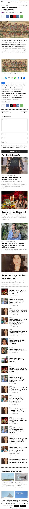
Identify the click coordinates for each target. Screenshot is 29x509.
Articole (10, 329)
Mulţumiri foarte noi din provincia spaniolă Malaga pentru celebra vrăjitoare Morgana (13, 245)
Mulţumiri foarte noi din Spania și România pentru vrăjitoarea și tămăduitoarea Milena (13, 277)
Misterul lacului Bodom (22, 112)
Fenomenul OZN (4, 5)
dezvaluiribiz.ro (20, 82)
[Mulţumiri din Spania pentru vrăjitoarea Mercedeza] (14, 165)
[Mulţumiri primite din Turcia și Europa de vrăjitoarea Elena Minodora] (4, 359)
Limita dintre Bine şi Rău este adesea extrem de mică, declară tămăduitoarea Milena (18, 332)
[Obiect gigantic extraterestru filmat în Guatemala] (21, 477)
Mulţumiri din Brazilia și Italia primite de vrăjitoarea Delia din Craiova (17, 342)
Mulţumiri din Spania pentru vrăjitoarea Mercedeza (11, 178)
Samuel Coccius (22, 85)
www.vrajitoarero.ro (6, 101)
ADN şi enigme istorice (6, 112)
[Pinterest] (14, 16)
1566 (6, 82)
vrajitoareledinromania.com (17, 89)
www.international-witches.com (8, 93)
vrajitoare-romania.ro (6, 89)
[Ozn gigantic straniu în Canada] (7, 477)
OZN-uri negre (5, 85)
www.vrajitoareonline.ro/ (6, 99)
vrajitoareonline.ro (5, 91)
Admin (6, 12)
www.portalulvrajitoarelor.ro (21, 93)
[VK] (17, 16)
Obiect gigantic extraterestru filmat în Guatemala (21, 484)
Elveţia (25, 82)
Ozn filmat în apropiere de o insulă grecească (21, 501)
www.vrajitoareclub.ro (6, 97)
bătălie (13, 82)
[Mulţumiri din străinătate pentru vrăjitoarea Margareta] (4, 350)
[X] (11, 16)
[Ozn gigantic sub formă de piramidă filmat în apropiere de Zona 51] (7, 495)
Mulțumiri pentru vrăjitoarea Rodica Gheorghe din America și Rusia (14, 213)
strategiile (10, 87)
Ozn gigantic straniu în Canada (7, 483)
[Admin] (2, 12)
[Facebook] (7, 16)
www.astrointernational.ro (16, 91)
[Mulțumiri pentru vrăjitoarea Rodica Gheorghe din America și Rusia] (14, 200)
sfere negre (4, 87)
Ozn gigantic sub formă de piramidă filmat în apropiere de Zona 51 (7, 502)
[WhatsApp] (21, 16)
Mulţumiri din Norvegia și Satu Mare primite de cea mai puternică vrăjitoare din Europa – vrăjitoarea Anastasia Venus (18, 322)
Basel (10, 82)
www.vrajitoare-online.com (7, 95)
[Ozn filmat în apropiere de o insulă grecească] (21, 495)
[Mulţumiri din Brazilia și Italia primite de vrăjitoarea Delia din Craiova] (4, 341)
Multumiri (3, 175)
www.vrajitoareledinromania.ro (17, 97)
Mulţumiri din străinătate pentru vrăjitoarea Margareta (18, 350)
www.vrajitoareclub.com (18, 95)
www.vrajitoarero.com (17, 99)
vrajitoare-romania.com (17, 87)
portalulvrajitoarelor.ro (13, 85)
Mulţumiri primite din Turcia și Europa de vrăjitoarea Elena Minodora (17, 360)
